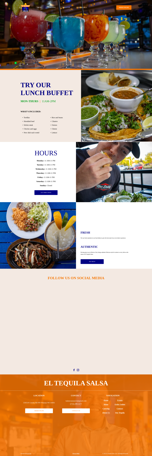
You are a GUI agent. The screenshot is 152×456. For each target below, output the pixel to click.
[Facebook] (74, 370)
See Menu (92, 261)
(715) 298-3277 (76, 404)
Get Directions (46, 192)
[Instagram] (78, 370)
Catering (52, 7)
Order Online (124, 7)
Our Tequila (82, 7)
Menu (39, 7)
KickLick (28, 453)
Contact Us (76, 410)
